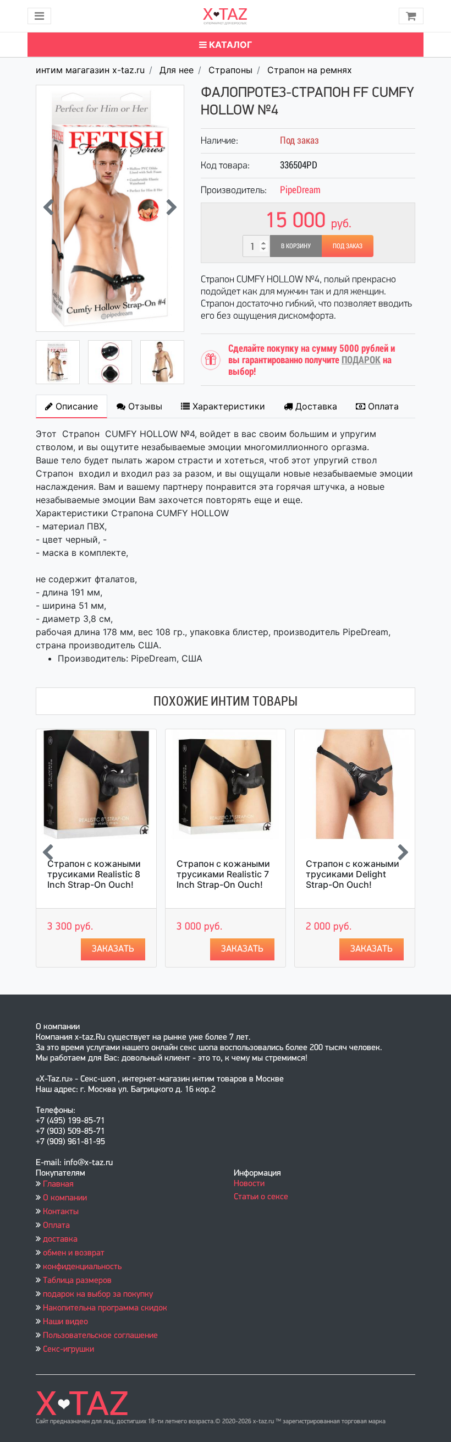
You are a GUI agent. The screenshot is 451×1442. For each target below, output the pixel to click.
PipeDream (300, 189)
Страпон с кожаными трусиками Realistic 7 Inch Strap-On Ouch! (223, 874)
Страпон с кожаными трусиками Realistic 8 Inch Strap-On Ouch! (94, 874)
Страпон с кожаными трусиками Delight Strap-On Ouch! (352, 874)
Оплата (56, 1225)
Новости (249, 1183)
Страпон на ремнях (309, 69)
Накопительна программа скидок (105, 1308)
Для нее (177, 69)
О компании (65, 1198)
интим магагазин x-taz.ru (90, 69)
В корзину (296, 246)
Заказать (113, 949)
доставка (60, 1239)
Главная (58, 1184)
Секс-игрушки (68, 1349)
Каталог (229, 44)
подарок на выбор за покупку (98, 1294)
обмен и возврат (74, 1253)
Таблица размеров (77, 1280)
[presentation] (48, 208)
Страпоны (230, 69)
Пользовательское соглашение (100, 1335)
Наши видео (65, 1322)
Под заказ (347, 246)
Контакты (61, 1212)
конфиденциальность (82, 1267)
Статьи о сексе (261, 1197)
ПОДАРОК (361, 359)
